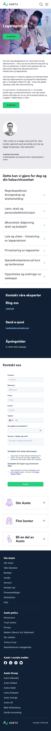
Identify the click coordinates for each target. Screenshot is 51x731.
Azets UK (8, 702)
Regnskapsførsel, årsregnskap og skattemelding (16, 195)
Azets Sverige (11, 698)
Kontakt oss (9, 587)
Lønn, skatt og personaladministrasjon (20, 211)
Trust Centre (10, 622)
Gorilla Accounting (12, 712)
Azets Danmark (11, 678)
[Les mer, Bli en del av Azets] (43, 538)
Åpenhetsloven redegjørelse (17, 647)
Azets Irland (10, 688)
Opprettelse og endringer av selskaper (23, 276)
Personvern (9, 618)
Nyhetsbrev (9, 597)
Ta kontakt (11, 36)
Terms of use (10, 642)
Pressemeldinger (12, 592)
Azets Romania (11, 693)
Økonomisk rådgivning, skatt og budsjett (19, 224)
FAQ (6, 602)
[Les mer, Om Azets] (43, 502)
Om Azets (8, 563)
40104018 (10, 308)
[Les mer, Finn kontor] (43, 520)
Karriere (8, 583)
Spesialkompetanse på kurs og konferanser (22, 262)
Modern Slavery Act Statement (19, 632)
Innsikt (7, 578)
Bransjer (8, 573)
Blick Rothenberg (12, 707)
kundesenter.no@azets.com (17, 328)
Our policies (9, 637)
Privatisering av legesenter (22, 250)
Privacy (7, 627)
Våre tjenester (11, 568)
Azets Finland (10, 683)
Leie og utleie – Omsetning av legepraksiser (22, 238)
